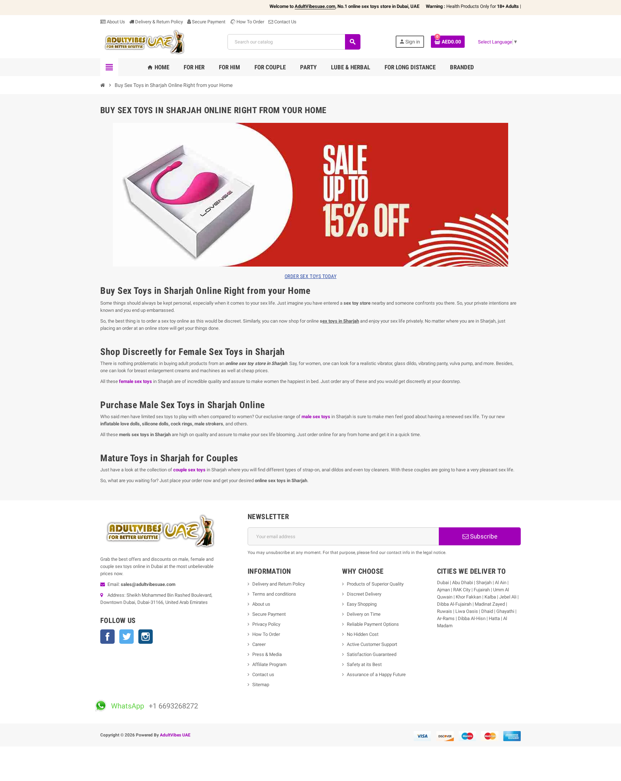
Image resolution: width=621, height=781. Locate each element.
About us (261, 604)
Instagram (145, 636)
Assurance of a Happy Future (376, 674)
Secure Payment (208, 21)
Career (259, 644)
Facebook (107, 636)
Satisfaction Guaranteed (371, 654)
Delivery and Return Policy (278, 584)
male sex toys (316, 416)
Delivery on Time (364, 614)
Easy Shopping (362, 604)
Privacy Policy (266, 624)
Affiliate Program (269, 664)
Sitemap (260, 684)
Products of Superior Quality (375, 584)
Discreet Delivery (364, 594)
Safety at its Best (364, 664)
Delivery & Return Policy (158, 21)
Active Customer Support (372, 644)
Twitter (126, 636)
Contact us (263, 674)
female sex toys (135, 381)
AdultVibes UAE (175, 735)
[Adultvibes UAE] (146, 41)
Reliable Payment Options (373, 624)
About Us (115, 21)
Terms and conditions (274, 594)
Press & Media (267, 654)
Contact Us (284, 21)
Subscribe (483, 536)
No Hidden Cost (362, 634)
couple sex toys (189, 469)
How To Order (249, 21)
